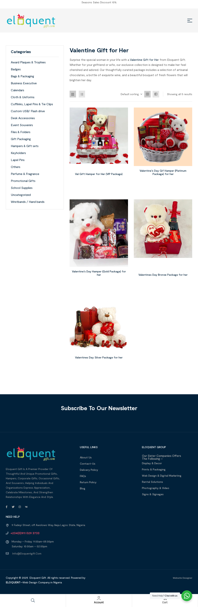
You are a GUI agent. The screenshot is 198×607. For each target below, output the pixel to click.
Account (99, 602)
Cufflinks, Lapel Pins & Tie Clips (32, 104)
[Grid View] (73, 94)
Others (15, 167)
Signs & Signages (153, 494)
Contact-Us (87, 463)
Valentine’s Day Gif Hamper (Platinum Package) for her (163, 172)
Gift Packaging (21, 139)
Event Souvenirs (22, 125)
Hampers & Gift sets (24, 146)
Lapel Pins (18, 160)
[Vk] (26, 507)
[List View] (82, 94)
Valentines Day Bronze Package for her (163, 274)
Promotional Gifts (23, 181)
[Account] (99, 598)
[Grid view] (147, 94)
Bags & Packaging (22, 76)
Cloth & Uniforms (22, 97)
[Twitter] (13, 507)
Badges (16, 69)
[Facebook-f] (6, 507)
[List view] (156, 94)
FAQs (83, 476)
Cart (165, 602)
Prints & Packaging (154, 469)
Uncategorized (21, 194)
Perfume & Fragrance (25, 174)
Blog (82, 488)
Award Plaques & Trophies (28, 62)
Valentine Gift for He (144, 59)
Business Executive (24, 83)
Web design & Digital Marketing (161, 475)
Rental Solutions (152, 481)
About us (86, 457)
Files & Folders (20, 132)
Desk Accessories (23, 118)
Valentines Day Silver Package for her (99, 357)
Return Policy (88, 482)
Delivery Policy (89, 469)
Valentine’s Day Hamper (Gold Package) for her (99, 273)
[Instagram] (19, 507)
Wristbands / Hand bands (27, 201)
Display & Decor (152, 463)
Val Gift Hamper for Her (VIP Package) (99, 174)
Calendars (17, 90)
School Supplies (21, 187)
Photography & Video (155, 488)
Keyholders (18, 153)
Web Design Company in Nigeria (42, 582)
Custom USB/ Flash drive (28, 111)
